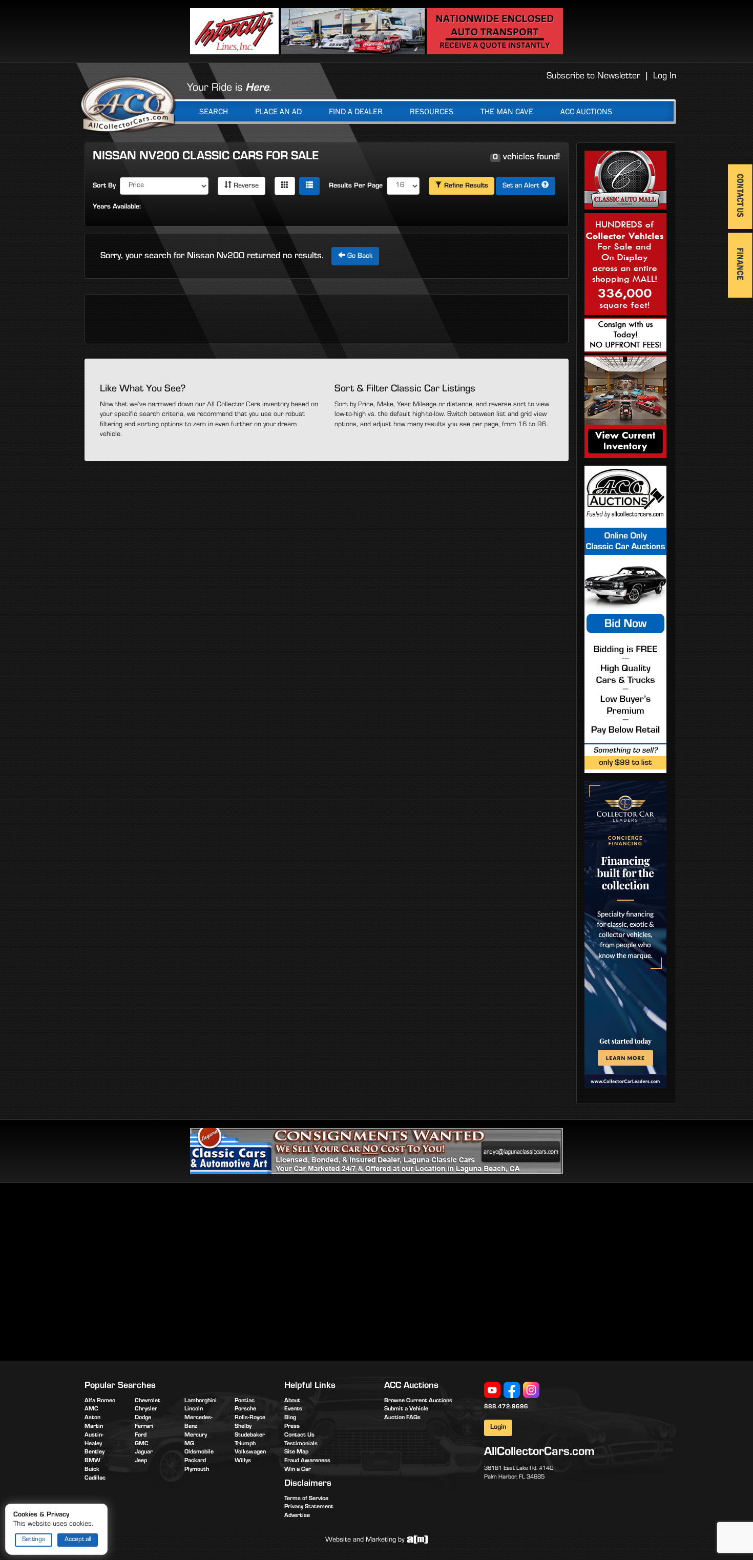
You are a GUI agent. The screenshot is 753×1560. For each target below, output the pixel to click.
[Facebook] (512, 1390)
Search (213, 112)
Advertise (297, 1516)
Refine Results (465, 186)
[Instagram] (531, 1390)
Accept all (78, 1539)
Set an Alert (522, 186)
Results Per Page (356, 186)
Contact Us (299, 1435)
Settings (33, 1539)
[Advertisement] (171, 1270)
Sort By (104, 186)
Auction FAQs (402, 1418)
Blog (290, 1418)
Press (292, 1427)
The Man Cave (506, 112)
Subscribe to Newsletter (593, 76)
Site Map (296, 1452)
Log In (664, 76)
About (292, 1401)
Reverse (245, 186)
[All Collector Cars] (128, 104)
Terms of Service (306, 1499)
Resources (431, 112)
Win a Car (297, 1470)
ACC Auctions (586, 112)
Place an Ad (278, 112)
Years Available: (117, 207)
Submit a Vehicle (406, 1409)
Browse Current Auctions (418, 1401)
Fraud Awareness (307, 1461)
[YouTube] (492, 1390)
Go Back (358, 256)
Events (293, 1409)
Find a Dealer (356, 112)
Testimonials (301, 1444)
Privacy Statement (308, 1507)
